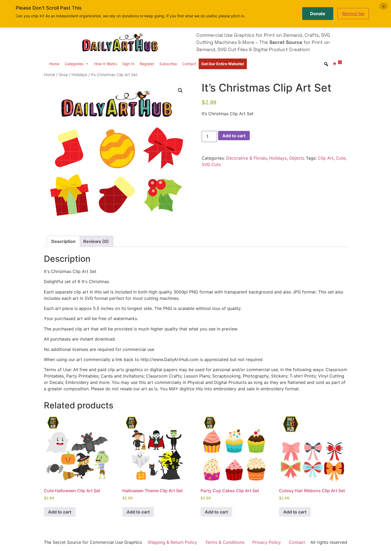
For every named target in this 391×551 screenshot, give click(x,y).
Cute (341, 158)
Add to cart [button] (59, 512)
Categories (74, 63)
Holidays (79, 74)
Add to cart (234, 135)
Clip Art (326, 158)
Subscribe (168, 63)
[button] (180, 90)
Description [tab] (63, 241)
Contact (189, 63)
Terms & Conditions (224, 542)
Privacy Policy (266, 542)
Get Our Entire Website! (222, 63)
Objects (297, 158)
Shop (63, 74)
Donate (317, 13)
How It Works (105, 63)
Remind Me (353, 13)
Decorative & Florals (246, 158)
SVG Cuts (211, 164)
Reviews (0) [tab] (96, 241)
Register (147, 63)
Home (54, 63)
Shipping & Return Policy (172, 542)
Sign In (128, 63)
